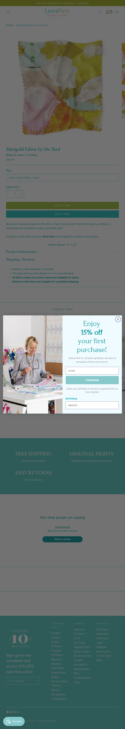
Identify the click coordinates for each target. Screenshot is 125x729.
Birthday (71, 398)
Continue (92, 380)
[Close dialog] (118, 319)
